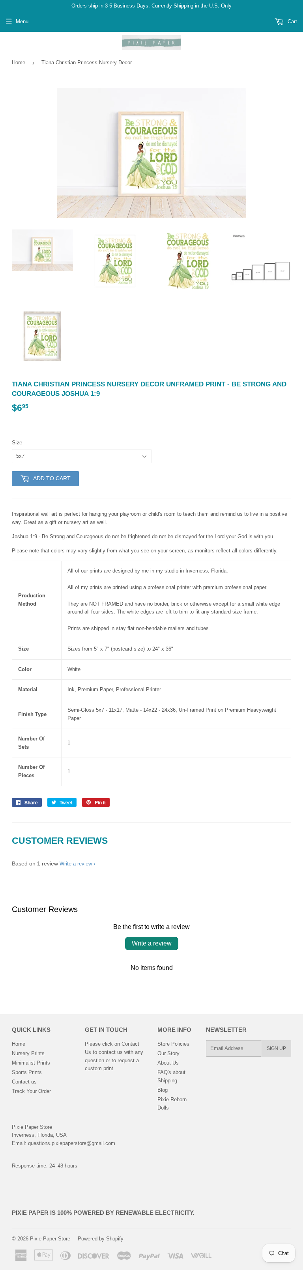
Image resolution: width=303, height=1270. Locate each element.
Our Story (168, 1053)
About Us (168, 1063)
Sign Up (276, 1048)
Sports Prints (27, 1072)
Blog (162, 1090)
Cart (291, 21)
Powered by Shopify (100, 1239)
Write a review (76, 864)
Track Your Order (31, 1091)
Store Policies (173, 1044)
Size (17, 442)
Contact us (24, 1082)
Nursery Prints (28, 1053)
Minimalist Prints (31, 1063)
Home (18, 62)
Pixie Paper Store (50, 1239)
